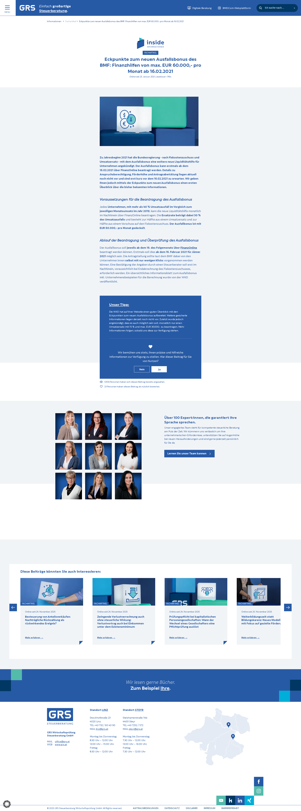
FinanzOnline (188, 247)
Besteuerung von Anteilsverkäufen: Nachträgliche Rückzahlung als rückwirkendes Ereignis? (48, 620)
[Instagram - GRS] (258, 791)
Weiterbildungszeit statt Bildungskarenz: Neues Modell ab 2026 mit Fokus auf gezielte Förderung (266, 620)
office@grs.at (62, 741)
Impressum (209, 808)
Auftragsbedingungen (145, 808)
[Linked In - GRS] (240, 800)
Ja (159, 369)
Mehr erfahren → (34, 637)
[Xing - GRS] (249, 800)
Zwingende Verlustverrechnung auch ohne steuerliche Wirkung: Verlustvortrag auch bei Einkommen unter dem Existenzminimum (120, 621)
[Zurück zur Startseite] (27, 8)
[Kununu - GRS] (230, 800)
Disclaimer (192, 808)
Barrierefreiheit (230, 808)
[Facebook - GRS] (258, 781)
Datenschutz (172, 808)
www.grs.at (61, 744)
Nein (142, 369)
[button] (13, 607)
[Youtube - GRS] (221, 800)
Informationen (54, 21)
